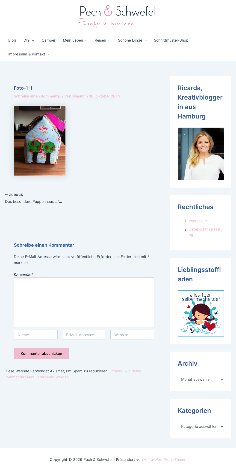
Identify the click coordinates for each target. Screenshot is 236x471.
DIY (27, 40)
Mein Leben (73, 40)
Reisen (100, 40)
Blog (12, 40)
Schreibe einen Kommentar (37, 96)
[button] (32, 40)
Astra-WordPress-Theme (165, 459)
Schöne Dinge (130, 40)
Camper (49, 40)
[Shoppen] (201, 313)
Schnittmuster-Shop (171, 40)
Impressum (198, 221)
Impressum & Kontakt (26, 54)
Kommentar (23, 274)
